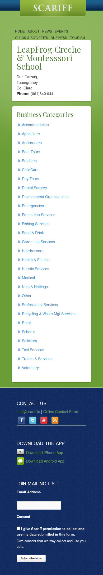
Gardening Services (38, 241)
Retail (26, 322)
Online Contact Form (60, 411)
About (33, 31)
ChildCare (30, 169)
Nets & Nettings (35, 286)
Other (26, 295)
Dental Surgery (34, 187)
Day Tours (30, 178)
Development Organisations (45, 196)
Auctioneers (32, 142)
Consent (23, 516)
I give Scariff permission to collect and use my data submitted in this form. (51, 531)
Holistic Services (35, 268)
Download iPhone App (44, 452)
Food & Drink (33, 232)
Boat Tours (31, 151)
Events (61, 31)
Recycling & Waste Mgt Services (49, 313)
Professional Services (40, 304)
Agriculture (31, 133)
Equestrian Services (38, 214)
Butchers (29, 160)
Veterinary (30, 367)
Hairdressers (32, 250)
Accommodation (35, 124)
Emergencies (33, 205)
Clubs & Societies (31, 37)
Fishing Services (35, 223)
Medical (28, 277)
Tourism (77, 37)
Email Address (29, 491)
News (47, 31)
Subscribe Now (31, 558)
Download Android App (44, 461)
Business (59, 37)
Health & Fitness (35, 259)
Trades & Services (37, 358)
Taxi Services (33, 349)
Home (20, 31)
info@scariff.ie (28, 411)
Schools (28, 331)
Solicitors (29, 340)
